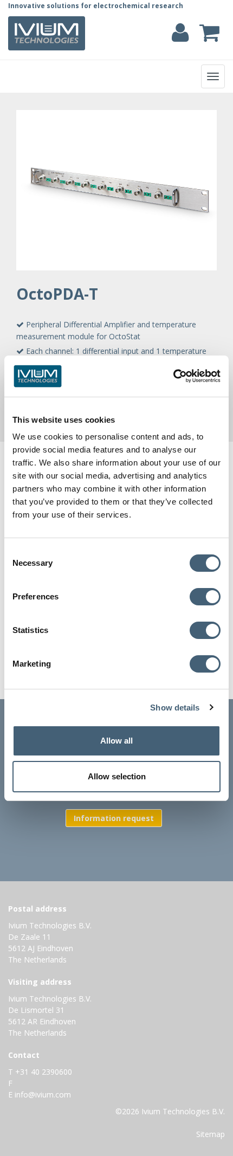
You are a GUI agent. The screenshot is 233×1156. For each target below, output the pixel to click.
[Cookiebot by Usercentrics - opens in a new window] (173, 376)
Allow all (116, 740)
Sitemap (210, 1134)
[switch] (208, 599)
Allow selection (117, 776)
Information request (114, 818)
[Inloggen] (180, 37)
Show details (174, 707)
